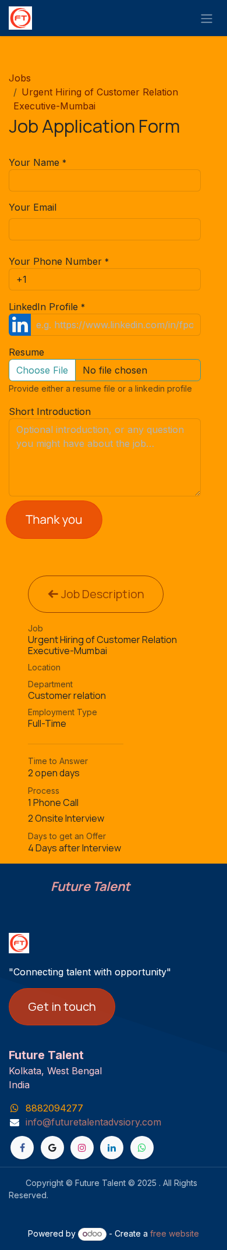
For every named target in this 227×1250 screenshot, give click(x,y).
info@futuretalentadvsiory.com (93, 1122)
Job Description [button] (101, 594)
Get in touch (62, 1006)
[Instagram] (82, 1147)
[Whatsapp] (142, 1147)
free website (174, 1233)
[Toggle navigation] (206, 18)
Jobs (20, 78)
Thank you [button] (54, 519)
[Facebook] (22, 1147)
